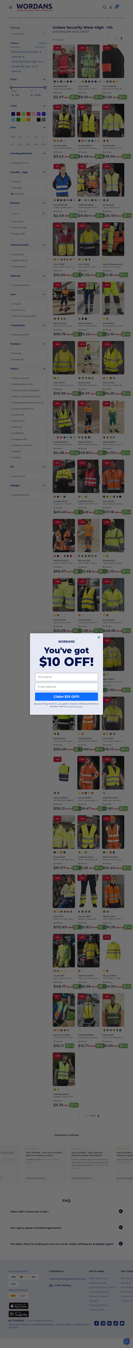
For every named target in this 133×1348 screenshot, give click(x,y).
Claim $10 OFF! (66, 697)
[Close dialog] (99, 637)
